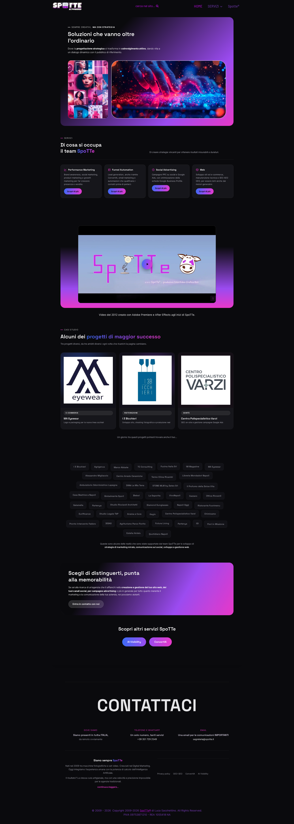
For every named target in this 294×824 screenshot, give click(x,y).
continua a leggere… (108, 787)
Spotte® (233, 6)
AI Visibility (134, 642)
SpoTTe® (145, 810)
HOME (198, 6)
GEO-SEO (177, 773)
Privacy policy (163, 773)
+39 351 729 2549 (147, 739)
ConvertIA (160, 642)
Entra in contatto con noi (86, 604)
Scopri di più (73, 191)
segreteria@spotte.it (203, 739)
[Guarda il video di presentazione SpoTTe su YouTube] (147, 264)
